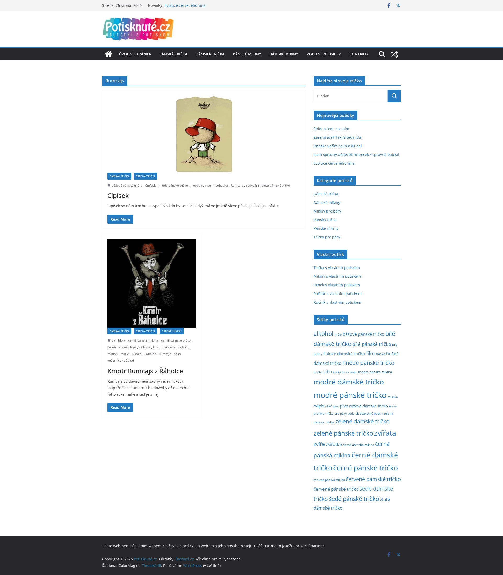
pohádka (221, 185)
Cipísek (150, 185)
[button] (338, 54)
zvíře (319, 444)
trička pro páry (336, 413)
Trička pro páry (327, 237)
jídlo (328, 372)
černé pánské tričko (121, 347)
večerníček (115, 360)
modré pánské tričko (350, 395)
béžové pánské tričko (127, 185)
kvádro (183, 347)
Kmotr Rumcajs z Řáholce (145, 370)
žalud (130, 360)
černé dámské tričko (176, 340)
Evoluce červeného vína (185, 7)
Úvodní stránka (135, 54)
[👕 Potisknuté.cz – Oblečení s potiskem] (108, 54)
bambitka (118, 340)
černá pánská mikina (143, 340)
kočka (337, 372)
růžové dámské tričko (368, 406)
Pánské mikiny (247, 54)
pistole (136, 353)
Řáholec (150, 353)
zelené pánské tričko (343, 433)
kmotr (157, 347)
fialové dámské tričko (344, 353)
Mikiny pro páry (327, 211)
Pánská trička (173, 54)
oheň (328, 406)
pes (336, 406)
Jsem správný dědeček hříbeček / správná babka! (356, 154)
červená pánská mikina (329, 480)
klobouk (196, 185)
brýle (338, 335)
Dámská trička (210, 54)
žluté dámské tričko (276, 185)
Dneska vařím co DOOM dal (338, 145)
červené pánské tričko (336, 489)
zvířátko (334, 444)
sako (177, 353)
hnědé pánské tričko (173, 185)
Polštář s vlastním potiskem (338, 293)
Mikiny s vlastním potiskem (337, 276)
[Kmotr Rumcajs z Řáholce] (151, 283)
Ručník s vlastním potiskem (337, 302)
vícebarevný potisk (369, 413)
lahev (345, 372)
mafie (125, 353)
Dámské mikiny (283, 54)
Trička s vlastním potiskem (337, 267)
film (370, 353)
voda (351, 413)
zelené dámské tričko (363, 421)
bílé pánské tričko (371, 344)
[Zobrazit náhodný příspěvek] (394, 54)
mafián (112, 353)
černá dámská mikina (358, 445)
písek (208, 185)
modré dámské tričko (349, 382)
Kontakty (359, 54)
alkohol (323, 333)
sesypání (252, 185)
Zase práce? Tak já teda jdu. (338, 137)
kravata (170, 347)
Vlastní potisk (321, 54)
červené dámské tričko (373, 479)
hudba (318, 372)
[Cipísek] (203, 134)
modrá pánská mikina (375, 372)
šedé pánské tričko (354, 499)
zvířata (385, 433)
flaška (380, 354)
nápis (319, 406)
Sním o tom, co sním (331, 128)
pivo (344, 406)
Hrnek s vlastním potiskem (337, 284)
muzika (392, 396)
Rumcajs (237, 185)
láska (353, 372)
